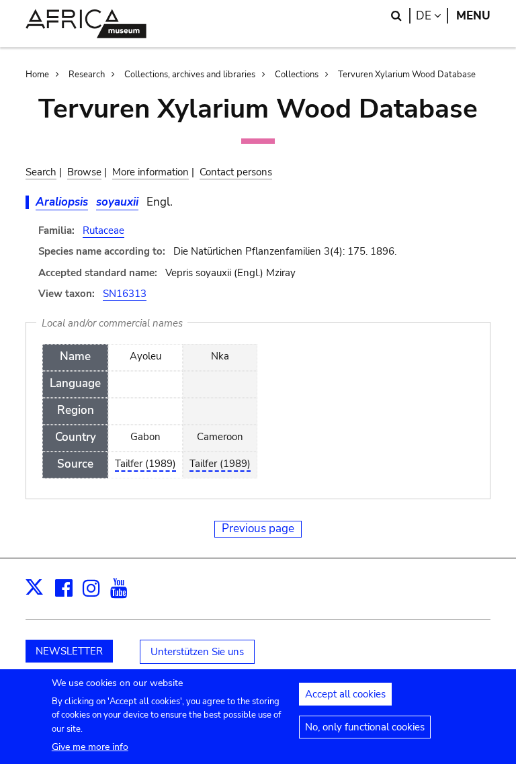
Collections (296, 75)
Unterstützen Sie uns (197, 652)
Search (41, 172)
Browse (84, 172)
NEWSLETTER (69, 651)
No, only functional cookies (365, 727)
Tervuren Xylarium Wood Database (407, 75)
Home (37, 75)
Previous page (258, 528)
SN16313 (124, 293)
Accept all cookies (345, 694)
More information (150, 172)
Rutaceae (103, 230)
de (432, 16)
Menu (473, 16)
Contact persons (236, 172)
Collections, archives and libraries (189, 75)
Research (87, 75)
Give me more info (90, 747)
